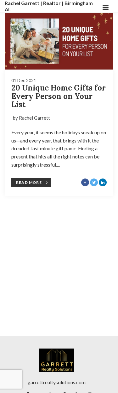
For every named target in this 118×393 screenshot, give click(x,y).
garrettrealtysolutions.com (57, 382)
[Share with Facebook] (85, 182)
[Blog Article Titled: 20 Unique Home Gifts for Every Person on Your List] (59, 41)
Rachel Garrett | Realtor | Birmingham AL (49, 6)
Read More (29, 182)
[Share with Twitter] (94, 182)
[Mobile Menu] (105, 6)
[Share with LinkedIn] (103, 182)
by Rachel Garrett (31, 118)
